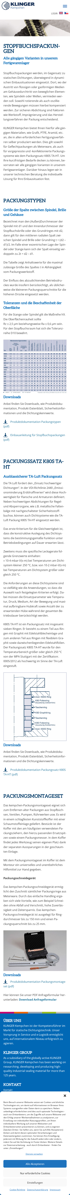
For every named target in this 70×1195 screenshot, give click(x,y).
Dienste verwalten (34, 1153)
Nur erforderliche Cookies (35, 1173)
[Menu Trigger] (65, 6)
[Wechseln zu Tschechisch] (66, 13)
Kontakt (8, 1090)
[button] (65, 1095)
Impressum (55, 1189)
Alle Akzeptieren (35, 1164)
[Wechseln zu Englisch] (61, 13)
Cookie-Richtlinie (17, 1189)
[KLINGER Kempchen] (18, 6)
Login (54, 13)
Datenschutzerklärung (37, 1189)
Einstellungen (35, 1182)
